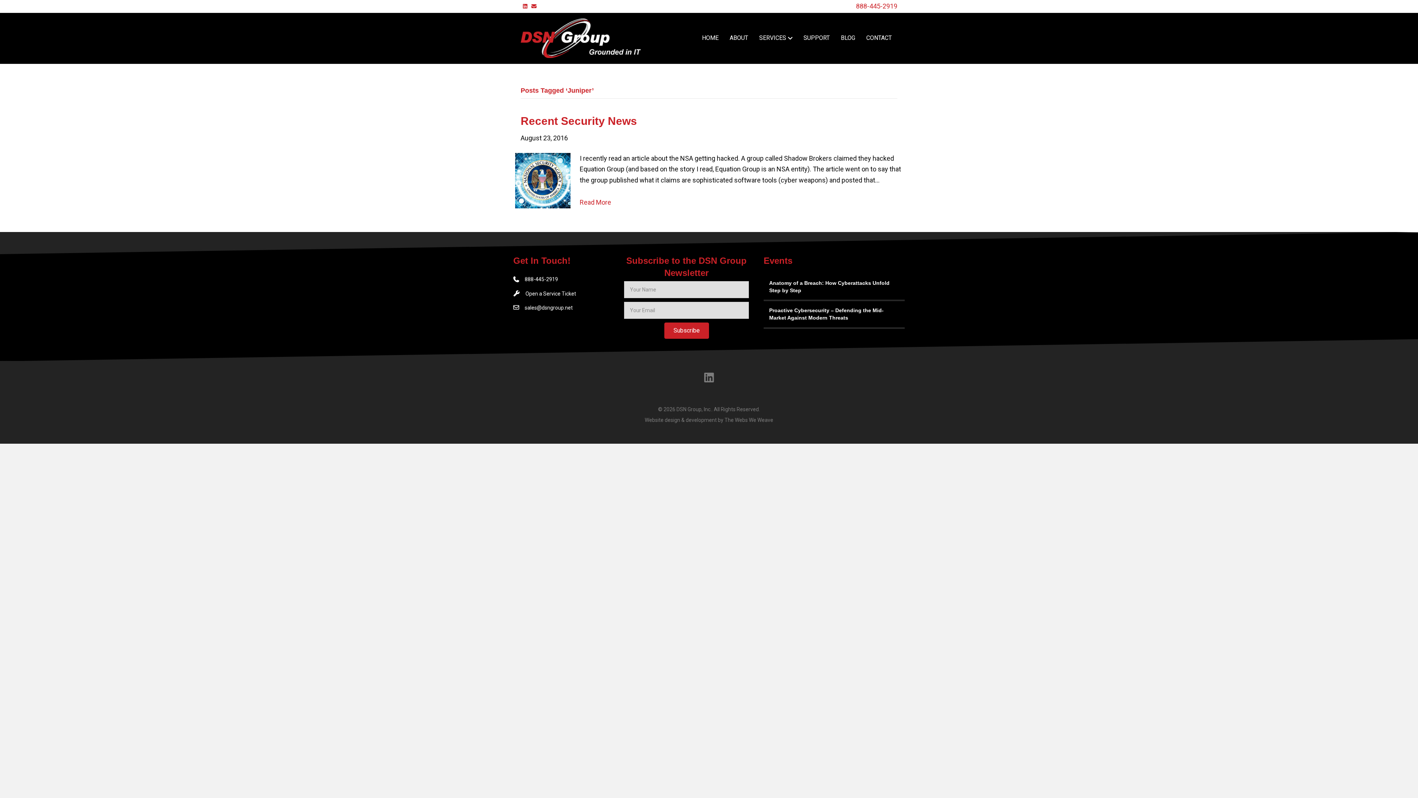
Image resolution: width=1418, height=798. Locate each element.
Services (772, 37)
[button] (686, 331)
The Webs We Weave (749, 420)
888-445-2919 (876, 6)
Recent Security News (579, 121)
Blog (848, 37)
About (739, 37)
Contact (879, 37)
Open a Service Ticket (550, 294)
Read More (595, 202)
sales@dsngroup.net (549, 308)
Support (817, 37)
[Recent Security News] (543, 180)
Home (710, 37)
